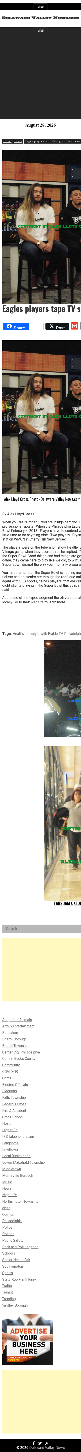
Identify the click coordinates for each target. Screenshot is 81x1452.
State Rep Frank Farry (19, 1279)
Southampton (12, 1266)
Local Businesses (16, 1156)
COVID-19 (10, 1072)
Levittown (10, 1149)
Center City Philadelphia (21, 1052)
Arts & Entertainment (18, 1026)
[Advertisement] (40, 78)
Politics (8, 1234)
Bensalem (10, 1033)
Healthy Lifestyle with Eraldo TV (38, 634)
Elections (9, 1091)
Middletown (11, 1169)
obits (6, 1208)
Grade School (12, 1117)
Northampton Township (20, 1201)
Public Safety (12, 1240)
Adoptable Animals (17, 1020)
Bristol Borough (14, 1039)
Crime (6, 1078)
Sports (7, 1273)
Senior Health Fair (16, 1260)
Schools (8, 1253)
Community (11, 1065)
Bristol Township (15, 1046)
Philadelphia (12, 1221)
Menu (41, 7)
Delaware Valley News (47, 1447)
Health (7, 1123)
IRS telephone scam (18, 1136)
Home (7, 141)
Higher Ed (10, 1130)
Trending (9, 1299)
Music (7, 1182)
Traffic (7, 1286)
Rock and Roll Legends (20, 1247)
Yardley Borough (15, 1305)
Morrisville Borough (17, 1175)
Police (7, 1227)
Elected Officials (15, 1085)
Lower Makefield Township (23, 1162)
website (37, 602)
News (18, 141)
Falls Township (14, 1097)
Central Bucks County (19, 1058)
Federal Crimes (14, 1104)
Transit (7, 1292)
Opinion (8, 1214)
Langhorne (10, 1143)
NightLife (9, 1195)
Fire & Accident (14, 1110)
